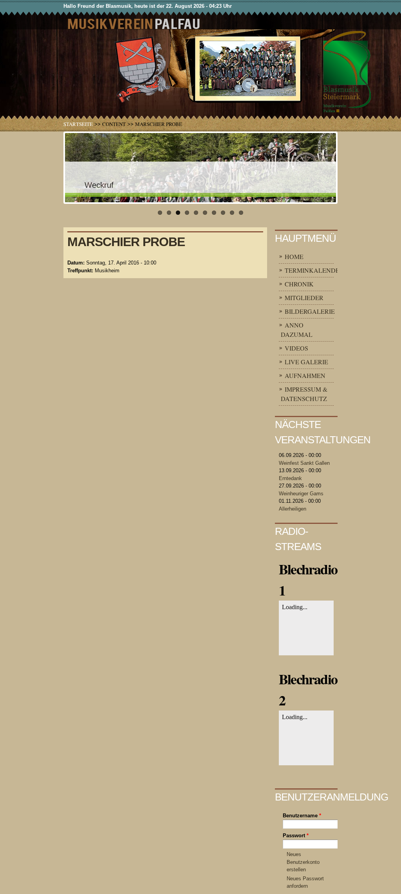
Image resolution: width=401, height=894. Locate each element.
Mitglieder (304, 297)
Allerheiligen (292, 509)
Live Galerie (306, 362)
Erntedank (290, 478)
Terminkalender (314, 270)
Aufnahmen (305, 375)
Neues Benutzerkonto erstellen (303, 861)
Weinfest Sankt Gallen (304, 463)
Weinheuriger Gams (301, 493)
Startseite (78, 124)
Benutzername (302, 815)
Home (294, 256)
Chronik (299, 284)
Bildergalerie (310, 311)
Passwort (296, 835)
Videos (296, 348)
